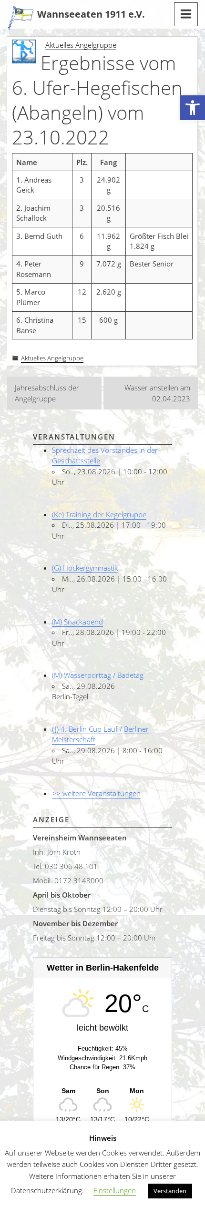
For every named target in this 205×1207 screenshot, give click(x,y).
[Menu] (186, 14)
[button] (192, 108)
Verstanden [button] (170, 1191)
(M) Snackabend (77, 621)
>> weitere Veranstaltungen (96, 793)
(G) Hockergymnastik (85, 568)
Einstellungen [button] (114, 1190)
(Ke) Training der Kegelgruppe (99, 514)
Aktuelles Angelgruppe (80, 45)
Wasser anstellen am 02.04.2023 (157, 393)
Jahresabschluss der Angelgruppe (47, 393)
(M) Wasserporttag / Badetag (98, 675)
